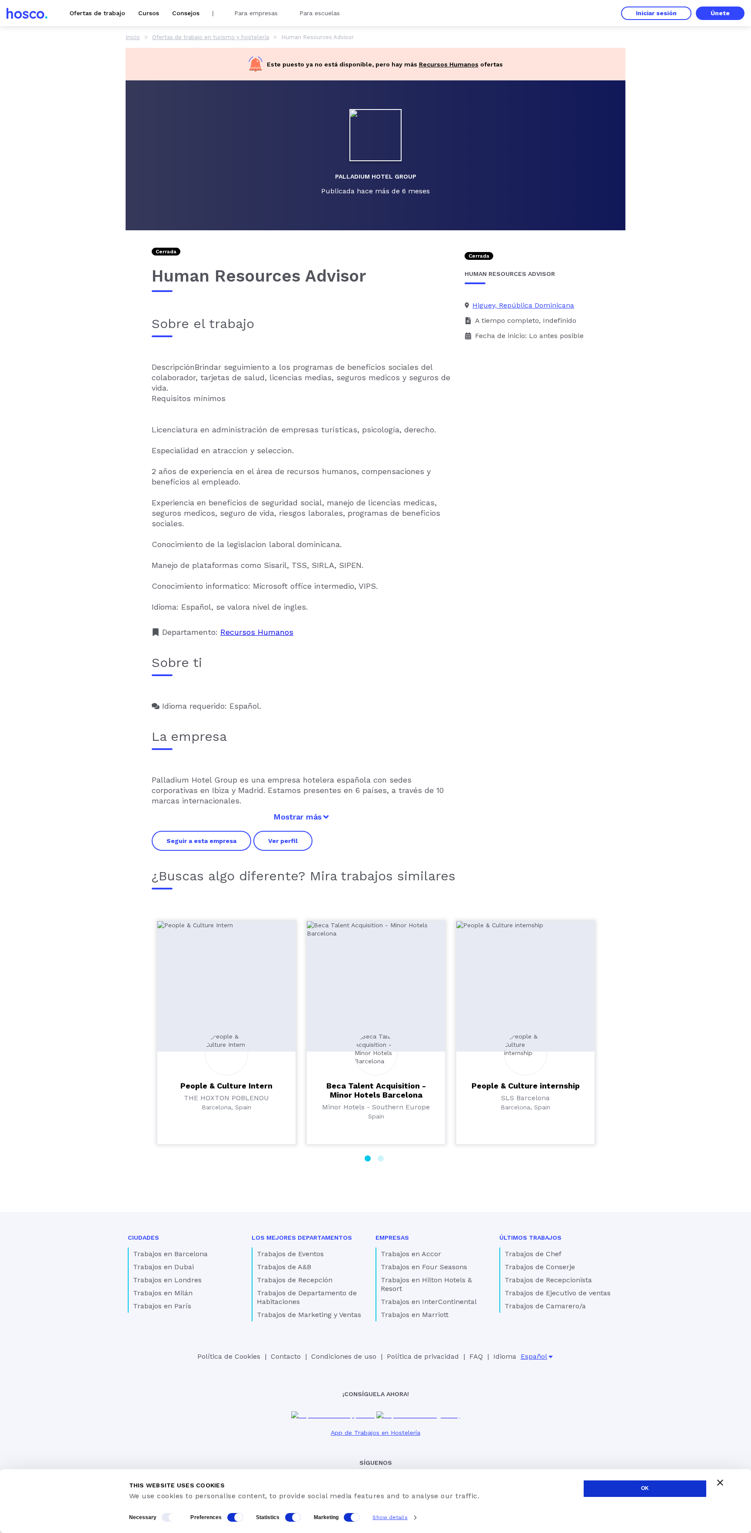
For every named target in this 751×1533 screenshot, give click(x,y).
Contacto (286, 1356)
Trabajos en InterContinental (429, 1301)
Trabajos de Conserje (540, 1267)
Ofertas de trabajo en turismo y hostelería (210, 37)
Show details (389, 1517)
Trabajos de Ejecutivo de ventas (558, 1293)
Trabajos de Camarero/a (545, 1306)
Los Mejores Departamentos (302, 1237)
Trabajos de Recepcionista (548, 1280)
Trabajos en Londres (167, 1280)
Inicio (133, 37)
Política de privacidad (423, 1356)
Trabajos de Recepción (294, 1280)
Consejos (185, 13)
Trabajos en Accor (411, 1254)
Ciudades (143, 1237)
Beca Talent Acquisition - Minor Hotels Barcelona (376, 1090)
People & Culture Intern (226, 1085)
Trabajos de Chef (533, 1254)
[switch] (235, 1517)
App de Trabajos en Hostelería (375, 1432)
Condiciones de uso (343, 1356)
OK (645, 1488)
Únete (720, 13)
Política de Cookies (228, 1356)
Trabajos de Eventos (290, 1254)
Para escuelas (319, 13)
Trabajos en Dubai (163, 1267)
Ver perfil (283, 840)
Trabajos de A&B (284, 1267)
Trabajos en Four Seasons (424, 1267)
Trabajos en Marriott (415, 1315)
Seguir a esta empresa (201, 840)
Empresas (392, 1237)
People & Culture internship (526, 1085)
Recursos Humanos (449, 64)
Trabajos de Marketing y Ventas (309, 1315)
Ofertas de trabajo (97, 13)
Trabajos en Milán (163, 1293)
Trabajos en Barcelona (170, 1254)
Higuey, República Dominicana (523, 305)
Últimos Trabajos (530, 1237)
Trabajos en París (162, 1306)
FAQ (476, 1356)
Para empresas (256, 13)
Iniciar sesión (656, 13)
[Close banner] (720, 1483)
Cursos (148, 13)
